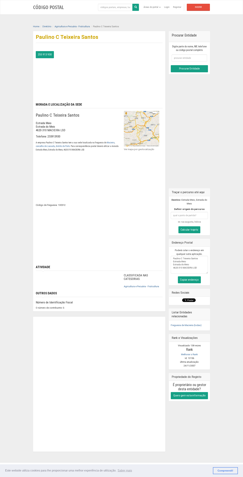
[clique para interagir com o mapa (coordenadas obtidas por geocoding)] (141, 128)
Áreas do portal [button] (151, 7)
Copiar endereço (189, 279)
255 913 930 (45, 54)
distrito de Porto (63, 146)
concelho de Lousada (45, 146)
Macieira (111, 142)
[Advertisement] (132, 76)
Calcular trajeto (189, 229)
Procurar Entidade (189, 68)
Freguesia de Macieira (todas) (186, 325)
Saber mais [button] (125, 470)
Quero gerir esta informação (189, 395)
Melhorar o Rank (189, 354)
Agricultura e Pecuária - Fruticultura (141, 286)
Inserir (198, 7)
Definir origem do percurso (189, 209)
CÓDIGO (48, 7)
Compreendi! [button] (225, 470)
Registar (177, 7)
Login (167, 7)
